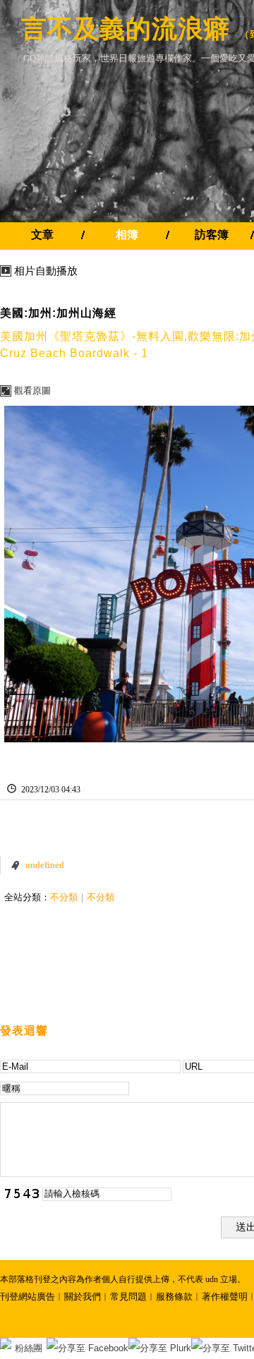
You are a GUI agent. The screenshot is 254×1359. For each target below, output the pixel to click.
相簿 (127, 235)
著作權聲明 (225, 1296)
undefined (44, 864)
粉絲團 (28, 1348)
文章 (42, 235)
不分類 (64, 897)
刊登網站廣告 (27, 1296)
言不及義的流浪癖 (125, 28)
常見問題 (128, 1296)
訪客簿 (212, 235)
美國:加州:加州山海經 (58, 313)
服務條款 (174, 1296)
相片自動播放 (46, 271)
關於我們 (82, 1296)
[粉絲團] (5, 1343)
